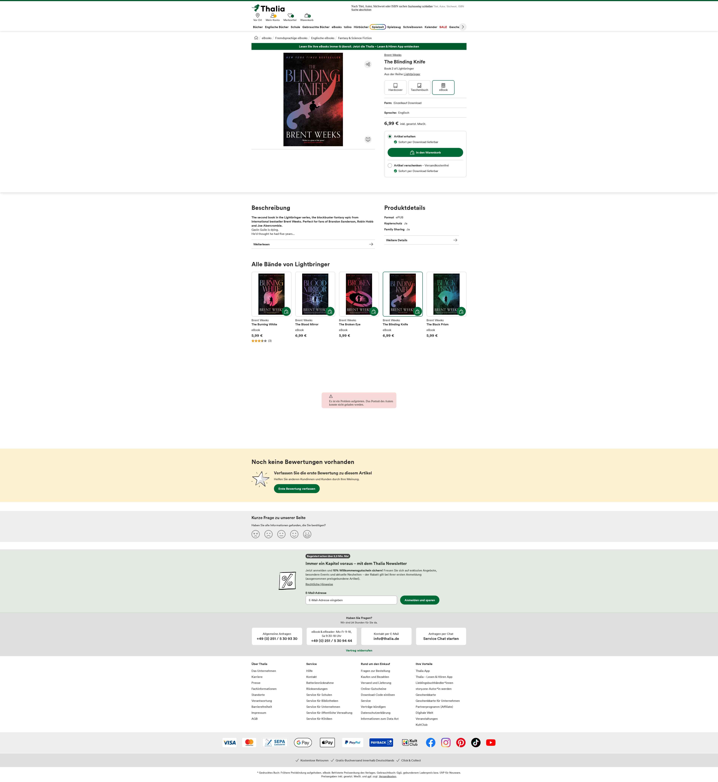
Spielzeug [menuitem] (394, 27)
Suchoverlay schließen (420, 6)
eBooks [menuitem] (337, 27)
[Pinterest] (461, 743)
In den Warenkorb (428, 152)
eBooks (266, 38)
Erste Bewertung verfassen (296, 489)
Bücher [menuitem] (258, 27)
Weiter (463, 27)
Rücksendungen (317, 689)
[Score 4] (294, 534)
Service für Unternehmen (323, 707)
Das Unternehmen (263, 671)
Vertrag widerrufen (359, 650)
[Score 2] (268, 534)
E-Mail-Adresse (316, 593)
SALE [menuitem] (443, 27)
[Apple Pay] (327, 743)
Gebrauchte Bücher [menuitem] (315, 27)
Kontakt (311, 677)
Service (311, 664)
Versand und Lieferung (376, 683)
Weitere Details (396, 240)
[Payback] (381, 743)
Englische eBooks (322, 38)
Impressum (258, 712)
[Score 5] (307, 534)
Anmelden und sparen (420, 600)
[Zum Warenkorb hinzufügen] (286, 311)
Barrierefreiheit (261, 707)
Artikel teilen (368, 64)
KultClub (421, 724)
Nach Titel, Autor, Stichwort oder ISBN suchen (379, 6)
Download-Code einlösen (378, 695)
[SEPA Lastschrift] (275, 743)
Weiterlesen (261, 244)
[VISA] (230, 743)
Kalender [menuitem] (431, 27)
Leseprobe (368, 139)
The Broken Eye (359, 307)
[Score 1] (255, 534)
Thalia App (423, 671)
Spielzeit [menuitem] (378, 27)
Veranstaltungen (427, 718)
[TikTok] (476, 743)
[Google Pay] (303, 743)
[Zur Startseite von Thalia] (270, 8)
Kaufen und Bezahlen (375, 677)
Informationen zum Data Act (380, 718)
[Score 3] (281, 534)
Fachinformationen (264, 689)
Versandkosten (387, 776)
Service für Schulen (319, 695)
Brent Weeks (392, 55)
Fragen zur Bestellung (375, 671)
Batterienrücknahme (320, 683)
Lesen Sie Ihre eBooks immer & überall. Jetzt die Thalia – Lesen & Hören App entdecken (359, 46)
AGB (254, 718)
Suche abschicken (361, 9)
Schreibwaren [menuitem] (412, 27)
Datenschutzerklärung (375, 712)
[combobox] (390, 136)
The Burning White (271, 307)
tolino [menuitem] (348, 27)
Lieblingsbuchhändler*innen (434, 683)
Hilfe (309, 671)
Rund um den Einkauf (375, 664)
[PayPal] (352, 743)
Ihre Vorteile (424, 664)
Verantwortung (261, 701)
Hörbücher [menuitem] (361, 27)
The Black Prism (446, 307)
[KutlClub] (409, 743)
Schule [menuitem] (295, 27)
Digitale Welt (424, 712)
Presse (255, 683)
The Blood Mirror (315, 307)
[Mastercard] (249, 743)
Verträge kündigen (373, 707)
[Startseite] (256, 37)
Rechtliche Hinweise (319, 584)
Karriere (257, 677)
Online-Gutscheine (373, 689)
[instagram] (446, 743)
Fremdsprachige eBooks (291, 38)
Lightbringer (412, 74)
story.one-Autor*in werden (434, 689)
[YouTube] (490, 743)
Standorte (258, 695)
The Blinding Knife (403, 307)
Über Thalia (259, 664)
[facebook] (430, 743)
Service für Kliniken (319, 718)
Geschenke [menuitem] (457, 27)
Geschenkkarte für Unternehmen (438, 701)
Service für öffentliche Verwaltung (329, 712)
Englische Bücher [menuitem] (277, 27)
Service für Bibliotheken (322, 701)
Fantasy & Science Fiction (355, 38)
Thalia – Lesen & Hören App (434, 677)
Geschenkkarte (426, 695)
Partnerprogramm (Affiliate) (434, 707)
